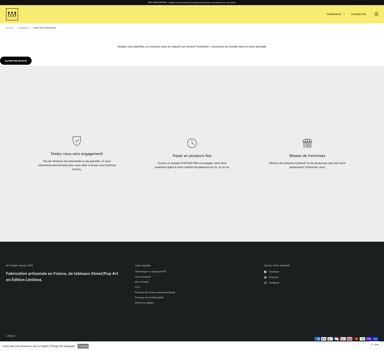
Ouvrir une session (16, 61)
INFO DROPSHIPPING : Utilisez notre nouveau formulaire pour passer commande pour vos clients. (192, 3)
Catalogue (23, 27)
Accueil (10, 27)
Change (83, 346)
